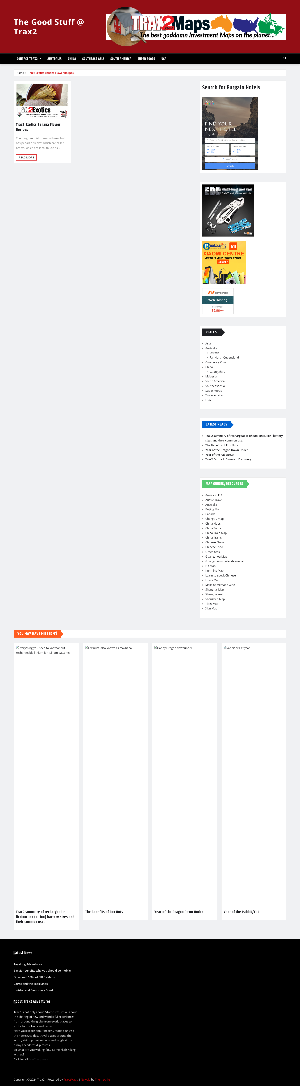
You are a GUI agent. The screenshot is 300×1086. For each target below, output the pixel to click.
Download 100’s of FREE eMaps (34, 977)
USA (163, 58)
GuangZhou (217, 372)
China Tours (213, 528)
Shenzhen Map (215, 599)
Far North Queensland (224, 357)
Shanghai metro (215, 594)
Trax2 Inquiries (38, 1059)
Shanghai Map (214, 589)
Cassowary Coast (216, 362)
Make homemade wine (220, 585)
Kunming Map (214, 571)
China (72, 58)
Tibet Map (211, 604)
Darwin (214, 353)
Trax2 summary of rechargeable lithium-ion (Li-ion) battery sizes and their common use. (45, 917)
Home (20, 72)
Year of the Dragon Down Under (226, 450)
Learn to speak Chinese (220, 575)
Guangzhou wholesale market (224, 561)
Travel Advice (214, 395)
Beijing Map (212, 509)
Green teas (212, 552)
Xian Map (211, 608)
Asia (208, 343)
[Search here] (285, 58)
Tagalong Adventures (28, 964)
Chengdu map (214, 519)
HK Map (210, 566)
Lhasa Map (212, 580)
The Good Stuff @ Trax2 (49, 26)
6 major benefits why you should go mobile (42, 971)
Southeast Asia (93, 58)
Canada (210, 514)
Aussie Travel (214, 500)
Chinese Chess (214, 542)
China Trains (213, 538)
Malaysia (211, 376)
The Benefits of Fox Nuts (221, 445)
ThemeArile (102, 1079)
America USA (213, 495)
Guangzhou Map (216, 556)
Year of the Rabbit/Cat (219, 455)
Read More (26, 157)
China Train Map (216, 533)
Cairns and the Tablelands (31, 984)
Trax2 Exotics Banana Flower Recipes (51, 72)
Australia (54, 58)
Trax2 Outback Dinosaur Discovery (228, 459)
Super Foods (146, 58)
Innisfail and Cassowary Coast (33, 990)
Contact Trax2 (28, 58)
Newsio (85, 1079)
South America (120, 58)
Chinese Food (214, 547)
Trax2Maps (71, 1079)
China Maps (213, 523)
